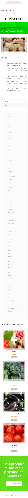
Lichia (9, 242)
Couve (9, 193)
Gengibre (10, 217)
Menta (9, 272)
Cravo (9, 198)
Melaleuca (10, 267)
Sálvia (9, 305)
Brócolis (9, 165)
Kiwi (9, 237)
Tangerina (10, 311)
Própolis (9, 292)
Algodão (9, 127)
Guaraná (9, 228)
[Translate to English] (10, 10)
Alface (9, 121)
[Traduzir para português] (6, 10)
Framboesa (10, 215)
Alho (9, 130)
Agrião (9, 116)
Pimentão (10, 286)
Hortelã (9, 234)
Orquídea (10, 281)
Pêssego (9, 283)
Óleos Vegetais (14, 445)
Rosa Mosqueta (11, 300)
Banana (9, 154)
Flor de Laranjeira (11, 212)
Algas (9, 124)
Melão (9, 270)
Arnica (9, 141)
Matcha (9, 261)
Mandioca (10, 256)
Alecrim (9, 119)
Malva (9, 253)
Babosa (9, 149)
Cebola (9, 182)
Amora (9, 138)
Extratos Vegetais (14, 383)
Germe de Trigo (11, 220)
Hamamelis (10, 231)
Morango (9, 275)
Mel (8, 264)
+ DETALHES (14, 357)
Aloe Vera (10, 132)
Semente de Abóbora (12, 308)
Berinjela (9, 160)
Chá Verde (10, 187)
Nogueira (9, 278)
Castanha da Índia (11, 176)
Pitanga (9, 289)
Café (9, 168)
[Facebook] (13, 7)
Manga (9, 259)
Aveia (9, 143)
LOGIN (2, 10)
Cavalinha (10, 179)
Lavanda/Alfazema (12, 239)
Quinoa (9, 294)
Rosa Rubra (10, 302)
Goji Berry (10, 226)
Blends (14, 351)
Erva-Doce (10, 206)
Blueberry (10, 163)
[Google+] (15, 7)
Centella (9, 184)
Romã (9, 297)
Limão (9, 245)
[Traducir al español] (13, 10)
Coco (9, 190)
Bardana (9, 157)
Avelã (9, 146)
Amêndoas (10, 135)
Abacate (9, 113)
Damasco (10, 201)
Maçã (9, 248)
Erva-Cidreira (10, 204)
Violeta (9, 313)
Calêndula (10, 171)
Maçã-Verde (10, 250)
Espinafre (10, 209)
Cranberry (10, 195)
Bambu (9, 152)
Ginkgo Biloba (11, 223)
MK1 (14, 493)
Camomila (10, 173)
